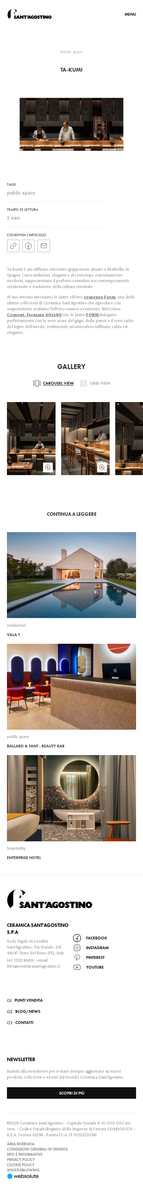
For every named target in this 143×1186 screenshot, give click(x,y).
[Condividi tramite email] (43, 246)
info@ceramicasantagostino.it (33, 966)
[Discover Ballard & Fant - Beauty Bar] (71, 696)
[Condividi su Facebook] (28, 246)
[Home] (29, 14)
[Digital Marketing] (71, 1176)
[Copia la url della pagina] (13, 246)
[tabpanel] (71, 438)
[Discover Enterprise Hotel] (71, 807)
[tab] (53, 383)
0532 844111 (24, 960)
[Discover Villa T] (71, 584)
